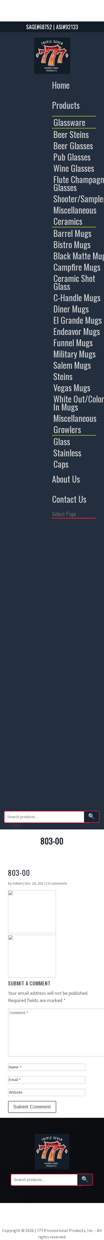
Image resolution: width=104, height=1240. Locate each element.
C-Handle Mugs (68, 667)
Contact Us (69, 499)
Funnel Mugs (66, 699)
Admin (18, 883)
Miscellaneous (68, 603)
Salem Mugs (65, 716)
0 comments (57, 883)
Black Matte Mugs (72, 635)
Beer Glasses (66, 555)
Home (61, 85)
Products (66, 105)
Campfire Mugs (69, 643)
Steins (59, 724)
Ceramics (62, 611)
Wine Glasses (66, 571)
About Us (66, 478)
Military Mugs (68, 707)
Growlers (63, 764)
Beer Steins (64, 547)
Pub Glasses (65, 563)
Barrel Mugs (66, 619)
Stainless (62, 780)
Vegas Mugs (65, 732)
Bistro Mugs (66, 627)
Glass (58, 772)
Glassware (64, 539)
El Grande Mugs (69, 683)
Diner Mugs (64, 675)
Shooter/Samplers (73, 595)
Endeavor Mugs (69, 691)
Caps (57, 788)
